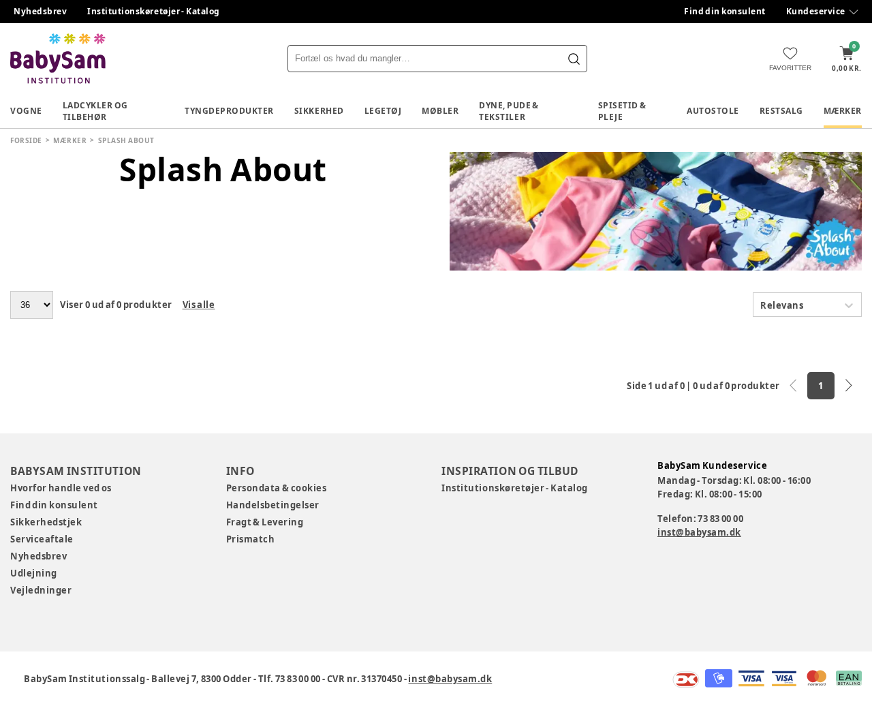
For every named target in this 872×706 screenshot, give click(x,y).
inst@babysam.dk (699, 532)
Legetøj (383, 111)
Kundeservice (815, 11)
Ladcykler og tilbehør (95, 111)
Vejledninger (41, 590)
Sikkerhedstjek (46, 522)
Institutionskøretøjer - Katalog (153, 11)
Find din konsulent (725, 11)
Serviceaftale (42, 539)
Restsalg (781, 111)
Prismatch (250, 539)
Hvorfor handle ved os (61, 488)
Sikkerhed (319, 111)
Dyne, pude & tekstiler (509, 111)
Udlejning (33, 573)
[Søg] (574, 59)
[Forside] (58, 58)
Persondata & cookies (276, 488)
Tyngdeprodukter (229, 111)
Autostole (713, 111)
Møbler (440, 111)
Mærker (843, 111)
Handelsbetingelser (273, 505)
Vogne (26, 111)
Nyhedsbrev (40, 11)
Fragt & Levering (265, 522)
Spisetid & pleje (622, 111)
